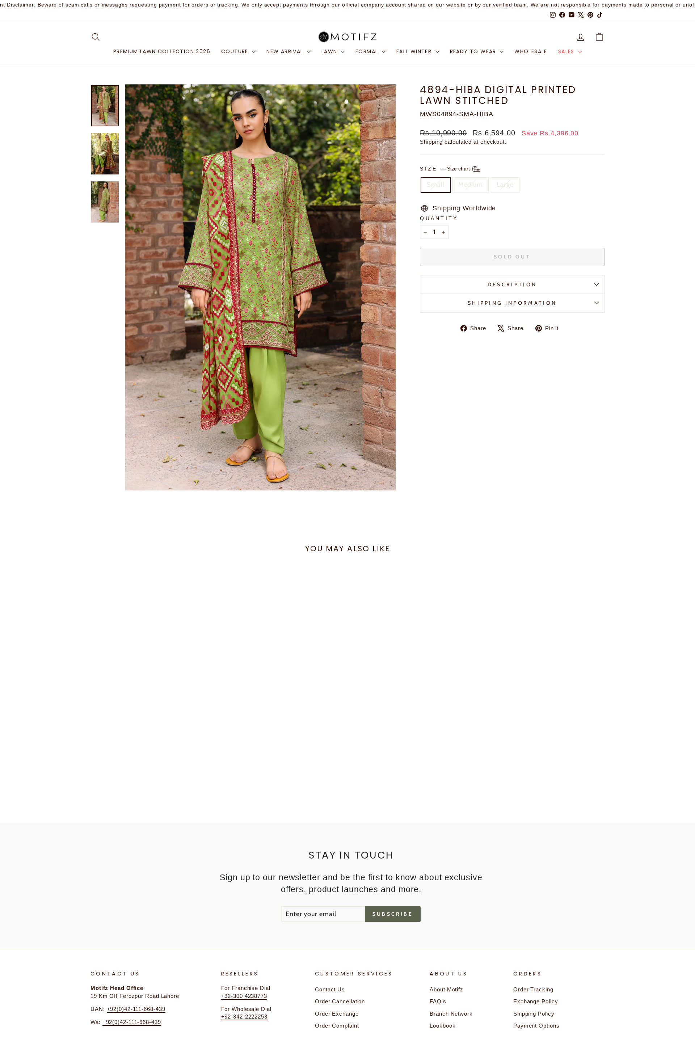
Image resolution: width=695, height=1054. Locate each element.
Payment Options (536, 1026)
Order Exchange (337, 1014)
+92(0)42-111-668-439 (136, 1009)
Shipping (431, 142)
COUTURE (235, 51)
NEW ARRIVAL (285, 51)
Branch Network (451, 1014)
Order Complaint (337, 1026)
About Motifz (446, 989)
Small (436, 185)
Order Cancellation (340, 1001)
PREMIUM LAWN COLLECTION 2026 (161, 51)
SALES (567, 51)
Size (445, 169)
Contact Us (330, 989)
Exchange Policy (535, 1001)
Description (512, 284)
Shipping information (512, 303)
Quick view (152, 746)
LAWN (330, 51)
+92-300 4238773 (244, 996)
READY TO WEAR (474, 51)
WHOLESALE (530, 51)
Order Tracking (533, 989)
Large (505, 185)
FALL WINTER (415, 51)
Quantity (439, 218)
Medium (470, 185)
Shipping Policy (534, 1014)
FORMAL (367, 51)
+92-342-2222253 (244, 1016)
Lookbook (442, 1026)
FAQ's (438, 1001)
